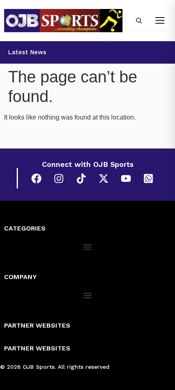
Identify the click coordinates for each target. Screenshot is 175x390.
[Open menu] (160, 20)
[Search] (139, 20)
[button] (87, 246)
